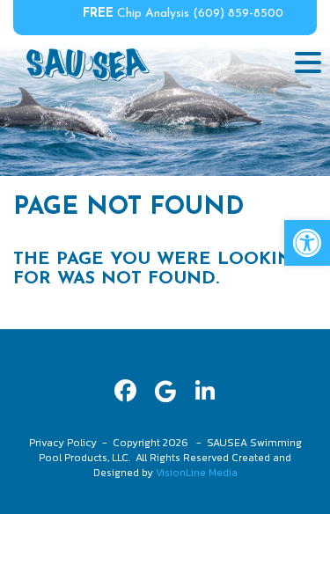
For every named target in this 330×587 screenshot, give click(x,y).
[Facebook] (125, 391)
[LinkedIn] (204, 391)
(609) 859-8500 (238, 13)
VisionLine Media (197, 473)
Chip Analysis (136, 13)
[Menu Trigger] (308, 61)
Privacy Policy (63, 443)
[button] (307, 243)
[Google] (165, 391)
